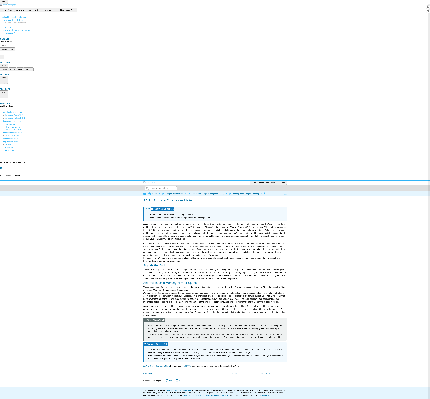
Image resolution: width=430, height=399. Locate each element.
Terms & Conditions (202, 395)
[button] (9, 147)
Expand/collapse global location (285, 193)
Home (154, 194)
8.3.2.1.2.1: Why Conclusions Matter (156, 366)
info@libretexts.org (265, 395)
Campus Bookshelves (174, 194)
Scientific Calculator (13, 130)
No (180, 381)
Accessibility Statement (220, 395)
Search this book (6, 41)
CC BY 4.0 (187, 366)
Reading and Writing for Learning (245, 194)
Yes (170, 381)
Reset (4, 65)
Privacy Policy (188, 395)
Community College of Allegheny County (207, 194)
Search (147, 188)
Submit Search (7, 49)
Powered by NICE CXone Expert (178, 390)
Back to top (147, 374)
